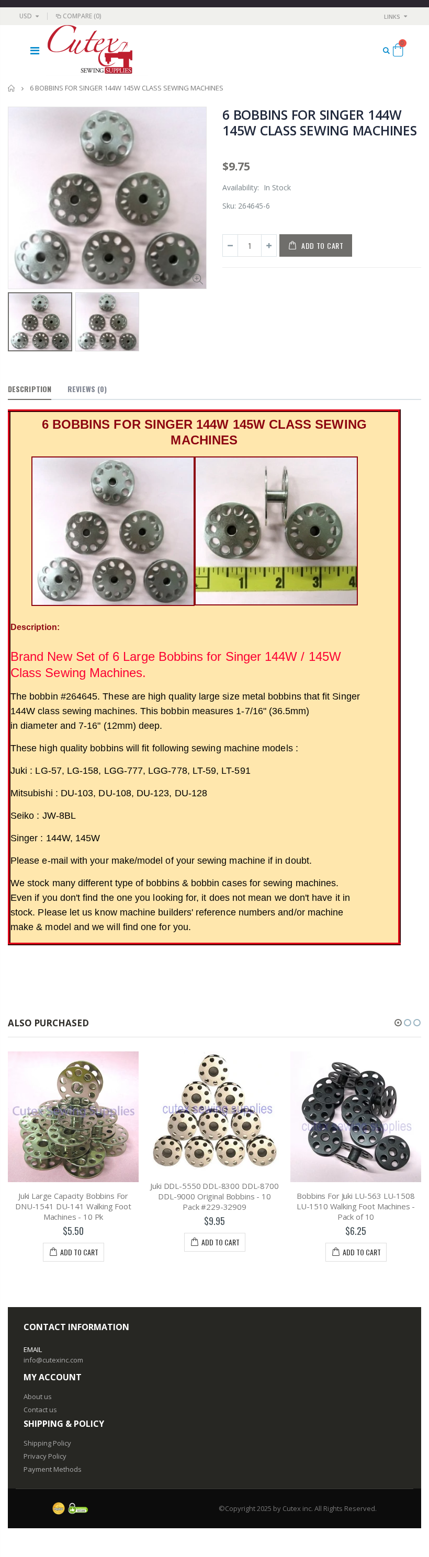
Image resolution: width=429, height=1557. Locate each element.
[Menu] (34, 50)
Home (12, 88)
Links (392, 16)
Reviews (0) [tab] (87, 388)
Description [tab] (29, 388)
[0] (398, 51)
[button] (398, 1022)
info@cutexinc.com (53, 1360)
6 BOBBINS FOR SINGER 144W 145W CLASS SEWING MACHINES (319, 122)
